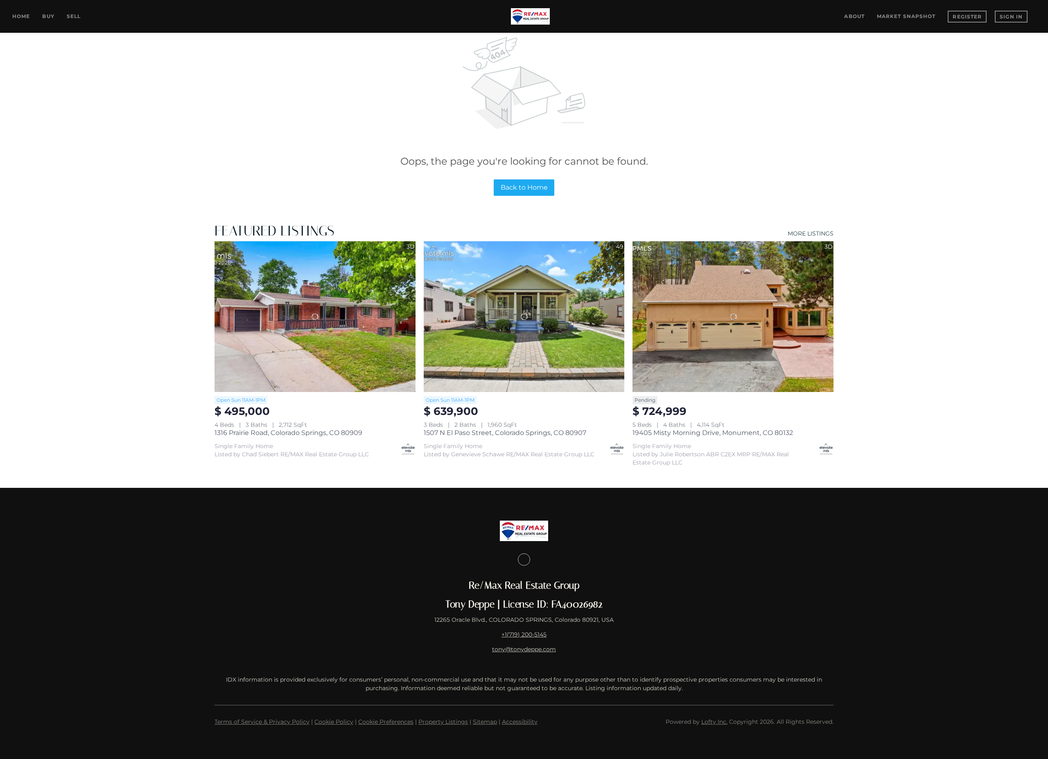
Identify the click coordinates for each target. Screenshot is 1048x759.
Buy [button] (48, 16)
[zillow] (524, 559)
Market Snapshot (906, 16)
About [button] (854, 16)
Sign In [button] (1011, 17)
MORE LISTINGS (810, 233)
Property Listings (443, 721)
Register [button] (967, 17)
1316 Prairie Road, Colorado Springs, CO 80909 (288, 433)
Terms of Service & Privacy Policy (262, 721)
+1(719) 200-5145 (524, 634)
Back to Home (524, 187)
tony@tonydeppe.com (524, 649)
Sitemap (485, 721)
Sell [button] (74, 16)
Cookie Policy (333, 721)
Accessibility (520, 721)
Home (21, 16)
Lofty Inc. (714, 721)
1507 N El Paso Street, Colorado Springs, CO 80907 (505, 433)
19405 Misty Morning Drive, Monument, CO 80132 (712, 433)
